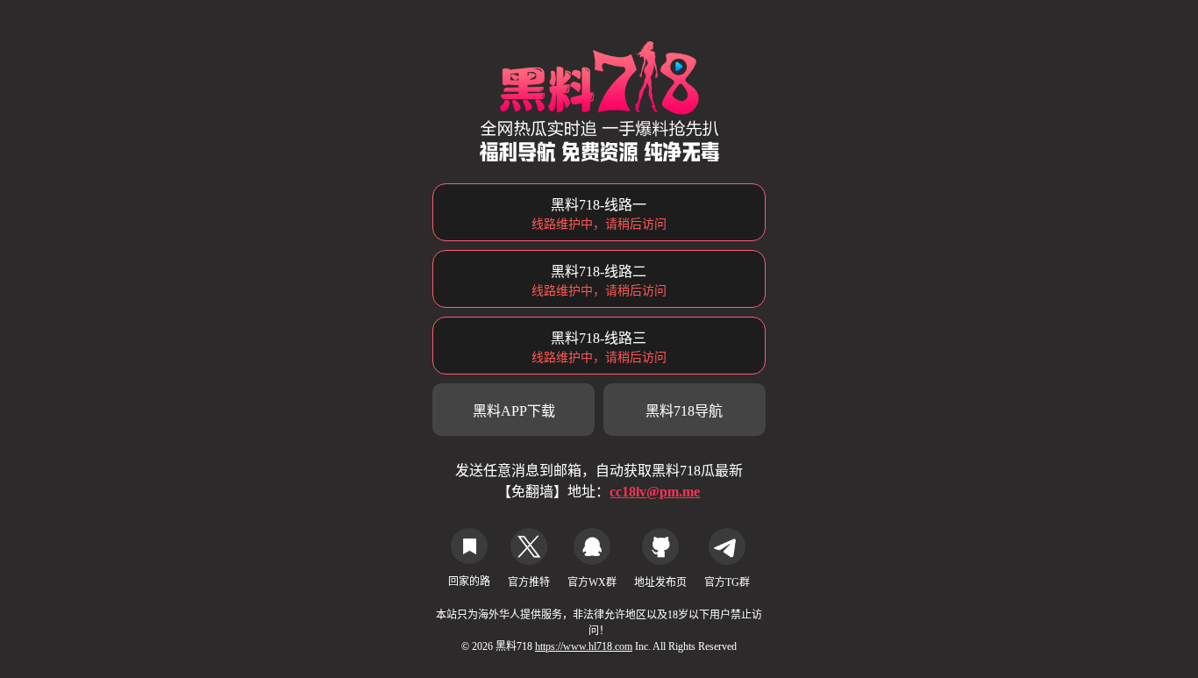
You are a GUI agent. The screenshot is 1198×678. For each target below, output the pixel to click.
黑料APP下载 (514, 410)
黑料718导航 (684, 410)
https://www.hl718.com (583, 646)
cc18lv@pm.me (655, 491)
